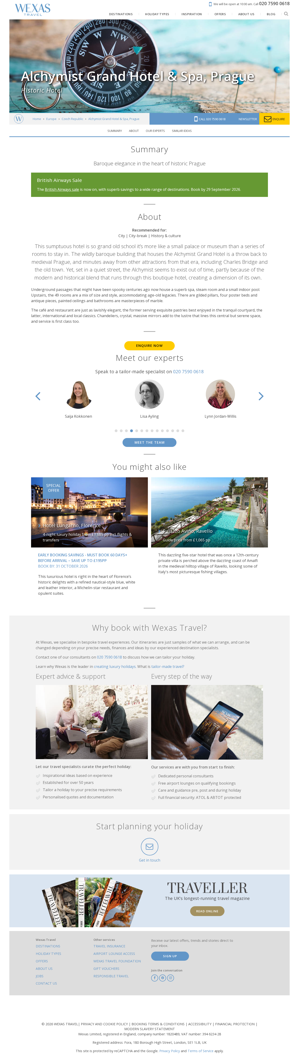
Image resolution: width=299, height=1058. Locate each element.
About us (44, 968)
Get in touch (149, 860)
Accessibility (200, 1024)
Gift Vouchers (106, 968)
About (134, 131)
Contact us (46, 983)
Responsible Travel (111, 976)
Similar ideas (182, 131)
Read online (207, 911)
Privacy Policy (169, 1051)
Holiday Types (48, 953)
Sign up (170, 956)
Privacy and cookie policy (105, 1024)
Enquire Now (149, 345)
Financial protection (235, 1024)
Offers (42, 961)
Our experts (155, 131)
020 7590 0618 (188, 371)
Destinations (48, 946)
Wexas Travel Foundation (117, 961)
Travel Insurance (109, 946)
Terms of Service (201, 1051)
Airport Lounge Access (114, 953)
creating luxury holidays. (115, 666)
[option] (78, 399)
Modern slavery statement (149, 1029)
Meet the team (150, 442)
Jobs (39, 976)
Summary (114, 131)
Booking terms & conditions (158, 1024)
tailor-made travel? (167, 666)
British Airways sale (62, 189)
